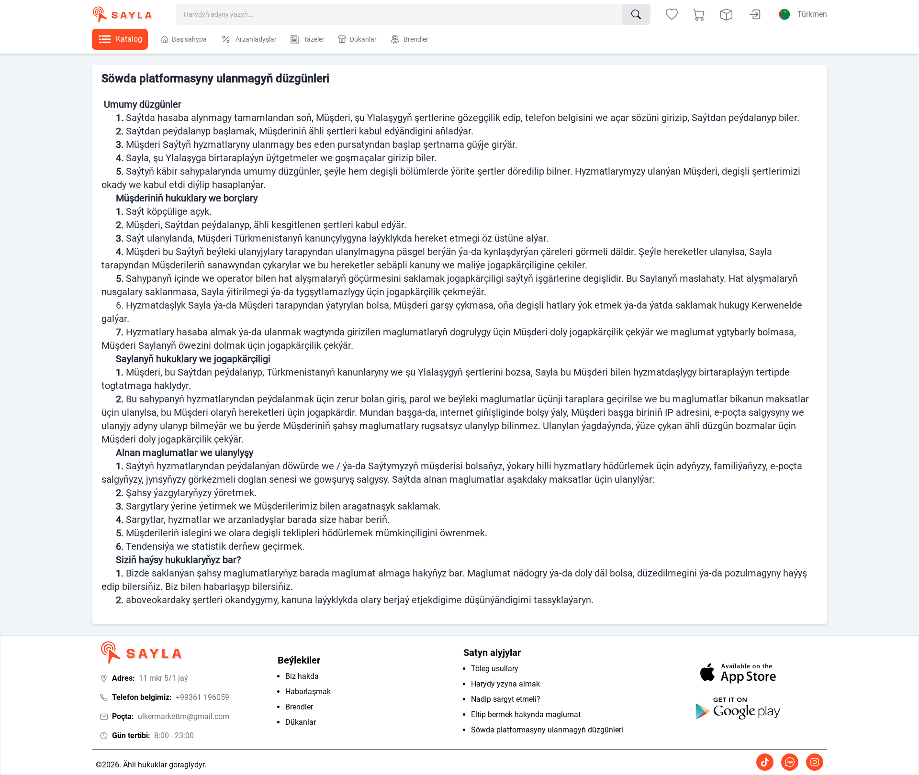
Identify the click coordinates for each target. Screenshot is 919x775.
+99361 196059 (170, 697)
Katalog (129, 39)
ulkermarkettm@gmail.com (170, 716)
